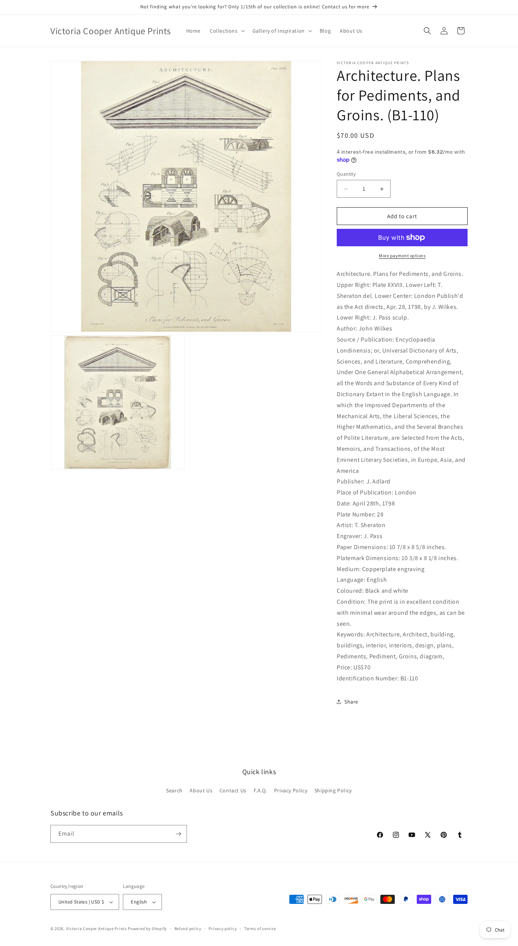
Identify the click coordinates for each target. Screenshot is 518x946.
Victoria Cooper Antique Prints (96, 928)
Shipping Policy (333, 790)
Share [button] (351, 701)
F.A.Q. (260, 790)
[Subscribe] (178, 834)
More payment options (402, 255)
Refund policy (187, 928)
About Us (201, 790)
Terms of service (260, 928)
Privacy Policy (290, 790)
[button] (226, 31)
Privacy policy (223, 928)
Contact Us (233, 790)
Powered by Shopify (147, 928)
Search (174, 790)
